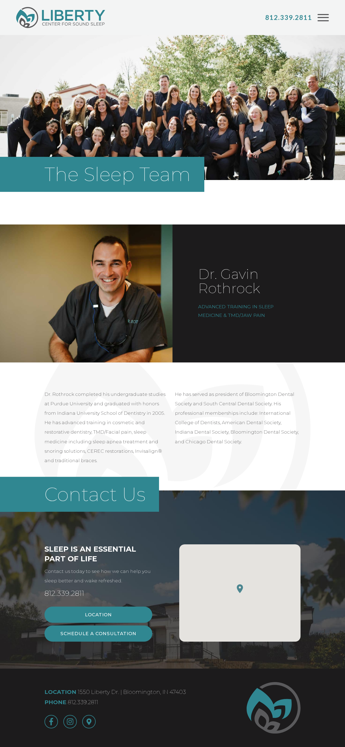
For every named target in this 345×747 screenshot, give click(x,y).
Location (98, 614)
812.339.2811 (288, 17)
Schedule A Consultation (98, 633)
